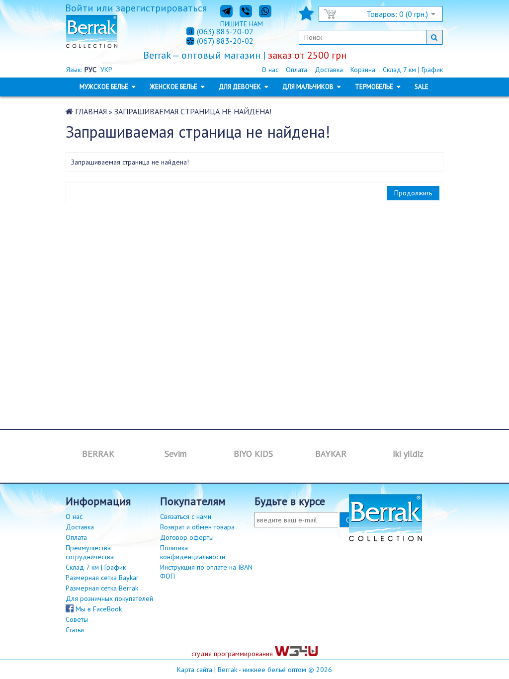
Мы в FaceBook (98, 608)
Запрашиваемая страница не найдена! (192, 111)
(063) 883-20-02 (225, 31)
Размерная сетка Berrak (102, 588)
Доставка (329, 69)
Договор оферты (187, 537)
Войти (79, 7)
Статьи (75, 629)
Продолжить (413, 192)
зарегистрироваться (161, 7)
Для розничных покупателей (109, 598)
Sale (421, 87)
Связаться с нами (185, 516)
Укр (106, 69)
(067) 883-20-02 (225, 41)
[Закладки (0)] (306, 16)
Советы (77, 619)
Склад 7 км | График (413, 69)
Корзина (362, 69)
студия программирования (233, 653)
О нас (269, 69)
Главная (91, 111)
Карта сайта (194, 669)
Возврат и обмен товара (197, 526)
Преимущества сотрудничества (90, 552)
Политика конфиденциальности (192, 552)
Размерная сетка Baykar (102, 577)
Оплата (296, 69)
